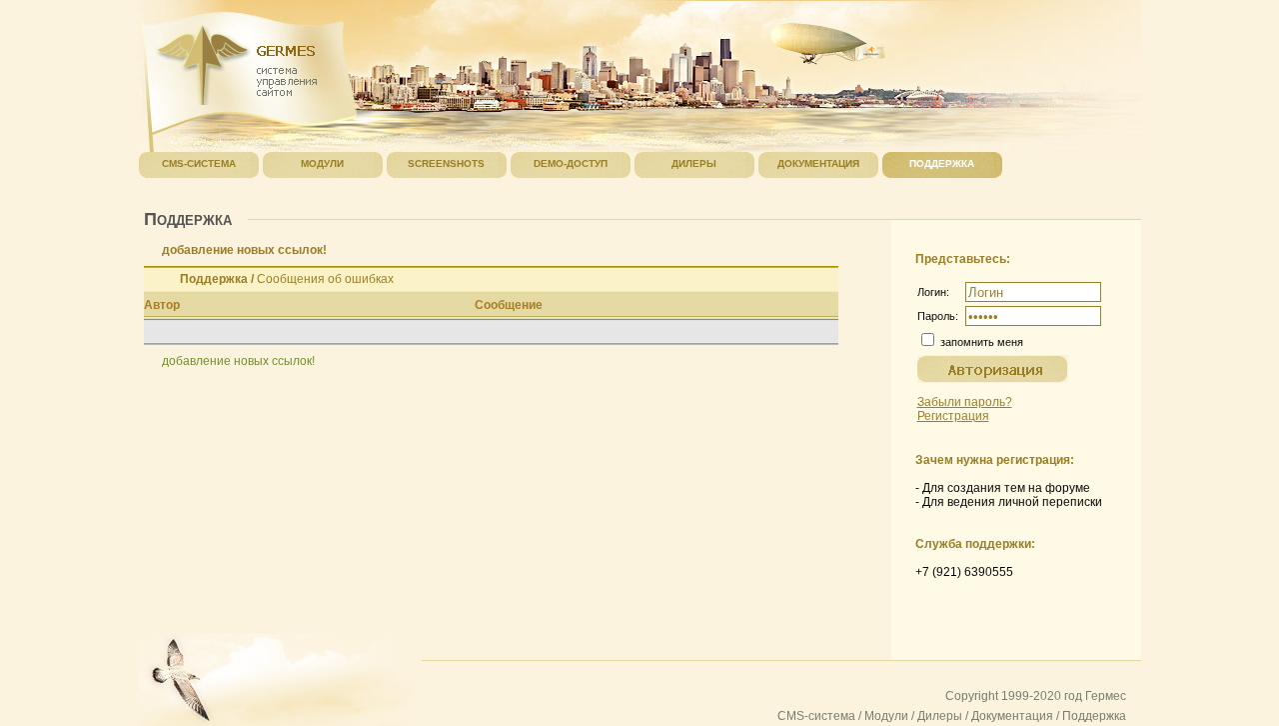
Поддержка (214, 279)
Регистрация (953, 416)
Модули (886, 716)
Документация (1012, 716)
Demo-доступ (571, 163)
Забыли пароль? (964, 402)
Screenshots (446, 163)
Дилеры (939, 716)
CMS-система (816, 716)
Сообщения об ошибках (325, 279)
